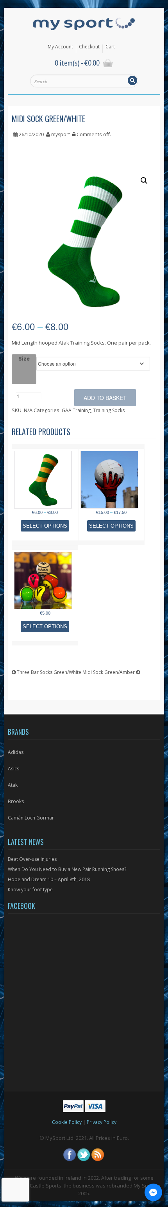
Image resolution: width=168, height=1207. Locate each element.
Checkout (89, 46)
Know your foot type (30, 889)
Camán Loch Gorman (31, 817)
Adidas (15, 752)
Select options (45, 526)
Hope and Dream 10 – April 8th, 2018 (49, 879)
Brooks (16, 801)
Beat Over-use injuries (32, 859)
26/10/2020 (31, 134)
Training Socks (109, 410)
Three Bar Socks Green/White (48, 672)
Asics (13, 768)
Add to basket (105, 398)
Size (24, 358)
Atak (13, 785)
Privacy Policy (101, 1122)
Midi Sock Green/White (48, 118)
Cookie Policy (67, 1122)
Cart (110, 46)
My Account (60, 46)
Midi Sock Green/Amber (109, 672)
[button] (144, 181)
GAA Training (76, 410)
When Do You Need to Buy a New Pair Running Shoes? (67, 869)
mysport (60, 134)
